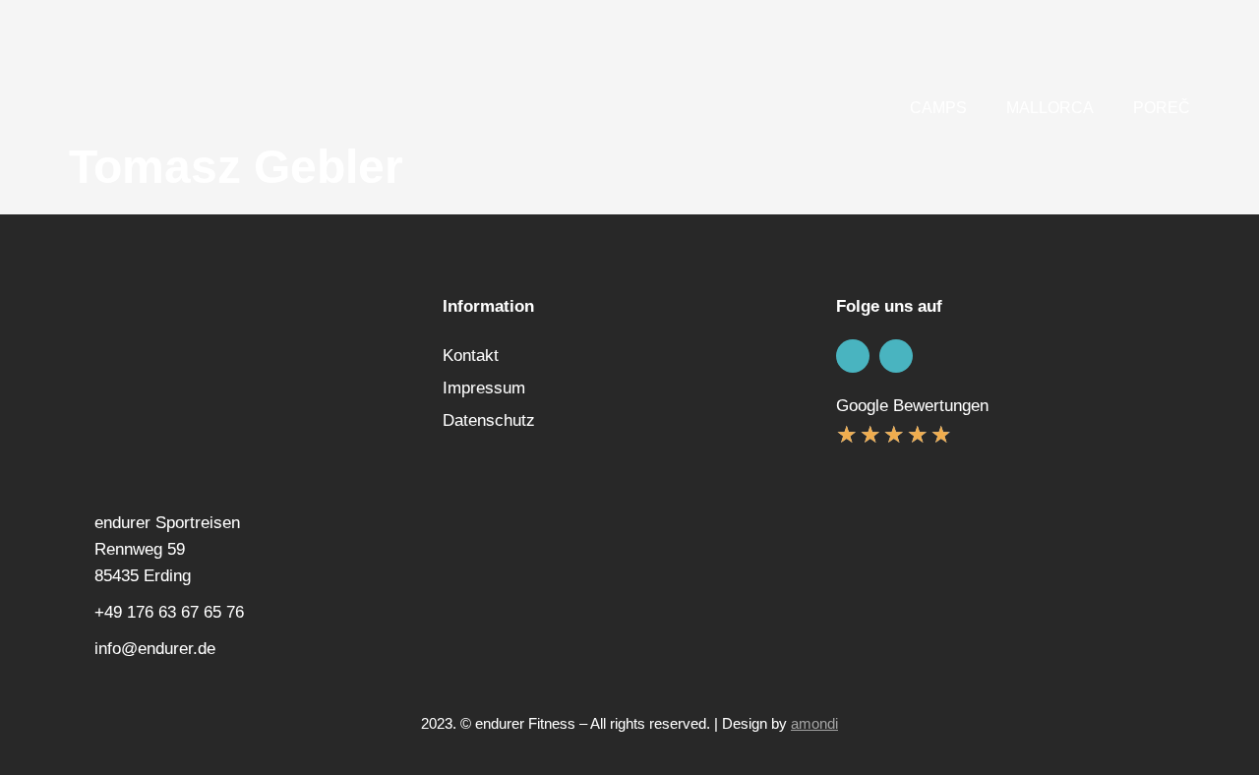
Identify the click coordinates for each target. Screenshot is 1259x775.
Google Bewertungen (912, 405)
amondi (814, 723)
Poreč (1161, 107)
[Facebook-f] (852, 356)
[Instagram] (896, 356)
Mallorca (1050, 107)
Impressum (484, 388)
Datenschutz (489, 420)
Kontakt (471, 355)
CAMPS (938, 107)
